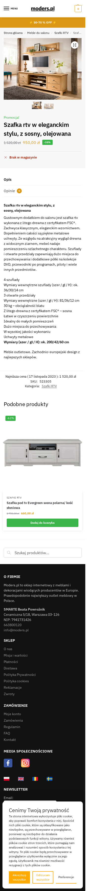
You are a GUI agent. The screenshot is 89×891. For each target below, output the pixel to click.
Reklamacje (13, 687)
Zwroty (9, 694)
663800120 (13, 625)
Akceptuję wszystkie (19, 877)
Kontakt (10, 739)
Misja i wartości (16, 655)
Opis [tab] (7, 179)
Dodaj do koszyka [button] (42, 523)
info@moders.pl (16, 630)
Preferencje (66, 877)
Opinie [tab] (12, 190)
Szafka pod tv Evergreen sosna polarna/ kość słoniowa (40, 505)
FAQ (7, 733)
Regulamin (12, 727)
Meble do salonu (38, 33)
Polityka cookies (16, 681)
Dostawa (10, 668)
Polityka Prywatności (20, 674)
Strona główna (13, 33)
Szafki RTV (61, 33)
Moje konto (12, 714)
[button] (77, 8)
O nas (8, 649)
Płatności (11, 662)
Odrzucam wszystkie (43, 877)
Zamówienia (13, 720)
